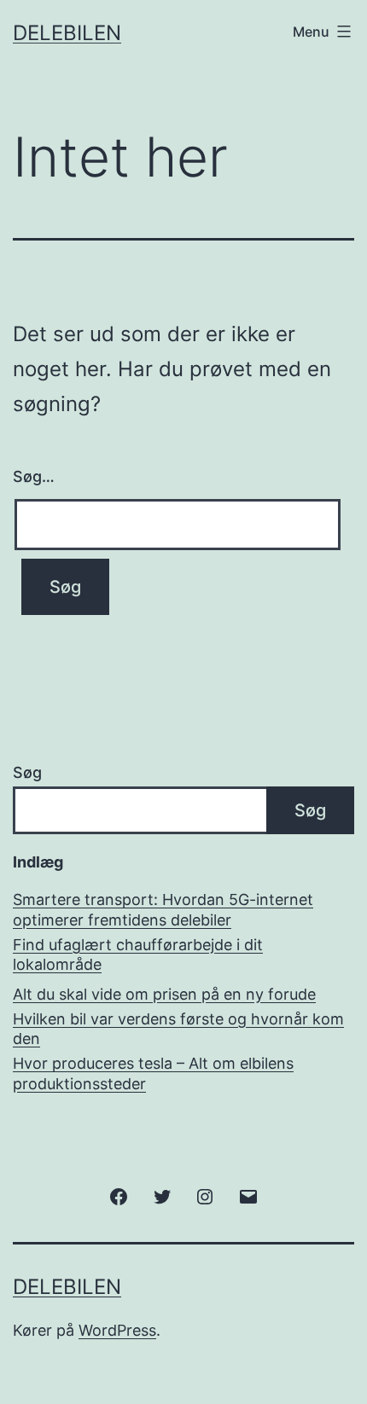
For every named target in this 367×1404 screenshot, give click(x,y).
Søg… (34, 476)
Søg (27, 772)
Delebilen (67, 32)
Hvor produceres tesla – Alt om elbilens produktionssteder (153, 1073)
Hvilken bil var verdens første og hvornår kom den (178, 1028)
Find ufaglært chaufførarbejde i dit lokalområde (138, 954)
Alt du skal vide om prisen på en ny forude (164, 994)
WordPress (117, 1330)
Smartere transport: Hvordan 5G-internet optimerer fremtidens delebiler (163, 909)
